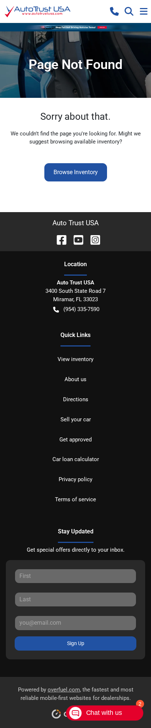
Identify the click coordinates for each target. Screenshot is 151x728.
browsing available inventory (84, 141)
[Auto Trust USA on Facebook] (58, 239)
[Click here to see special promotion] (75, 27)
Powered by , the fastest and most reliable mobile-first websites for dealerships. (75, 693)
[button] (114, 11)
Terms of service (75, 499)
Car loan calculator (75, 459)
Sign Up (75, 643)
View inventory (75, 359)
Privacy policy (75, 479)
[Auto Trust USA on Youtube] (75, 239)
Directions (75, 399)
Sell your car (75, 419)
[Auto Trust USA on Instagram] (92, 239)
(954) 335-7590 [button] (81, 309)
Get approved (75, 439)
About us (75, 379)
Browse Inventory (76, 172)
